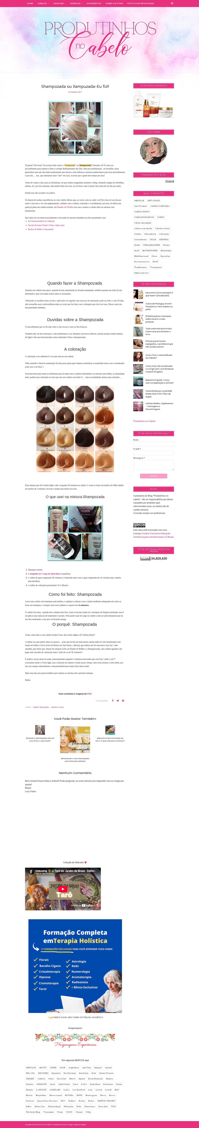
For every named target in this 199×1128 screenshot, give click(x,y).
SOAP (155, 262)
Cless (51, 1079)
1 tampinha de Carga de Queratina (44, 574)
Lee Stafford (79, 1090)
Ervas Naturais (95, 1079)
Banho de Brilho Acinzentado (40, 229)
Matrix (29, 1095)
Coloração (164, 234)
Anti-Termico (140, 206)
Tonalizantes (140, 267)
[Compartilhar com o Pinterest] (123, 701)
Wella (88, 1112)
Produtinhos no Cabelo (144, 421)
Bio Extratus (70, 1073)
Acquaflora (74, 1067)
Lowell (108, 1090)
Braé (94, 1073)
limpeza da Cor (141, 273)
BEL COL (30, 1073)
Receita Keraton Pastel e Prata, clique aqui (46, 225)
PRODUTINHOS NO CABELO (42, 1124)
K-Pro (84, 1084)
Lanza (66, 1090)
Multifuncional (141, 256)
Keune (119, 1084)
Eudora (109, 1079)
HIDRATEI (42, 1084)
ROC (63, 1101)
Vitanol (79, 1112)
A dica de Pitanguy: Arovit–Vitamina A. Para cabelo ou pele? (159, 306)
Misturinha (166, 251)
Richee (91, 1101)
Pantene (30, 1101)
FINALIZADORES (151, 245)
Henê (136, 251)
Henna (166, 245)
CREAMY (30, 1079)
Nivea (103, 1095)
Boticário (83, 1073)
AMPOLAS (31, 1067)
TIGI (113, 1106)
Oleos (154, 256)
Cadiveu (41, 1079)
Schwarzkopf (54, 1106)
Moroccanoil (56, 1095)
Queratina (165, 256)
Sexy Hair (103, 1106)
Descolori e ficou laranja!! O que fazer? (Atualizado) (159, 294)
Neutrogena (91, 1095)
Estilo (137, 245)
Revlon (82, 1101)
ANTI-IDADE (153, 200)
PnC (89, 694)
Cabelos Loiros (57, 707)
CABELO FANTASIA (160, 206)
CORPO (160, 217)
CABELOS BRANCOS (144, 217)
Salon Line (40, 1106)
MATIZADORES (150, 251)
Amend (108, 1067)
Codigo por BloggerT (80, 1124)
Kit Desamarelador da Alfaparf (41, 221)
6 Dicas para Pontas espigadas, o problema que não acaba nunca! (159, 344)
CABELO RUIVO (141, 212)
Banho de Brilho (65, 207)
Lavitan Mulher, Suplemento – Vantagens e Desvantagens (159, 406)
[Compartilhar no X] (118, 701)
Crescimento (140, 239)
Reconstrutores (141, 262)
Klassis (29, 1090)
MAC (117, 1090)
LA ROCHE (41, 1090)
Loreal (99, 1090)
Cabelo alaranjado (41, 707)
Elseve (72, 1079)
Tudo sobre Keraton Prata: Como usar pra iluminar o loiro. (159, 331)
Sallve (29, 1106)
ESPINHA (164, 239)
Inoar (52, 1084)
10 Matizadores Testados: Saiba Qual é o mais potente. (158, 319)
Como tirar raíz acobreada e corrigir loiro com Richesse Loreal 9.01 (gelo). (160, 369)
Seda (79, 1106)
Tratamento (156, 267)
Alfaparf (98, 1067)
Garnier (29, 1084)
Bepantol (56, 1073)
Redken (71, 1101)
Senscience (89, 1106)
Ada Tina (86, 1067)
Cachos (137, 234)
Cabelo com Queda (143, 228)
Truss (60, 1112)
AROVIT (43, 1067)
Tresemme (49, 1112)
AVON (62, 1067)
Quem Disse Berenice (47, 1101)
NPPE (79, 1095)
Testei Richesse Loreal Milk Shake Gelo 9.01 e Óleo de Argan (159, 394)
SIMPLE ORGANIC (107, 1101)
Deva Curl (61, 1079)
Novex (112, 1095)
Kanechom (95, 1084)
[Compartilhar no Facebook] (112, 701)
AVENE (53, 1067)
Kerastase (108, 1084)
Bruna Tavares (106, 1073)
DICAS (153, 239)
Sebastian (68, 1106)
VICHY (69, 1112)
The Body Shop (33, 1112)
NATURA (69, 1095)
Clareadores (150, 234)
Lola (90, 1090)
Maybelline (41, 1095)
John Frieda (64, 1084)
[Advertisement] (75, 254)
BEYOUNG (43, 1073)
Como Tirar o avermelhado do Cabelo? (159, 356)
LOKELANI (55, 1090)
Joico (75, 1084)
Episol (82, 1079)
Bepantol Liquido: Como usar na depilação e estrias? (160, 381)
